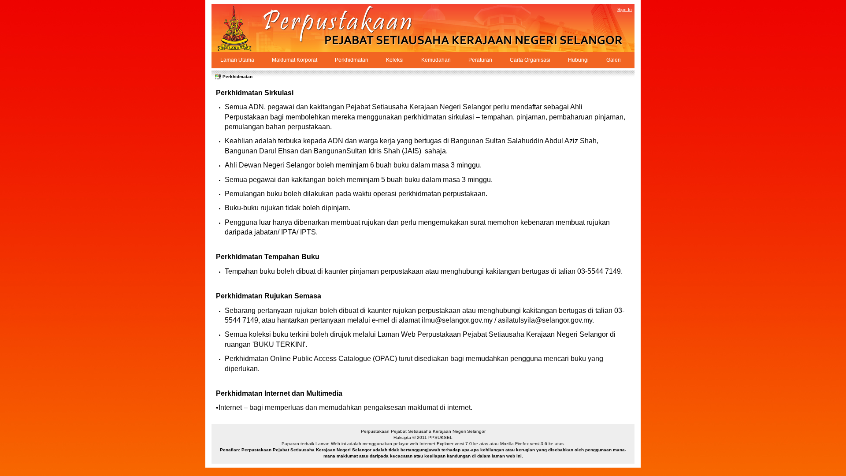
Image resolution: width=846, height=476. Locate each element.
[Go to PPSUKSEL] (242, 28)
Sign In (624, 9)
